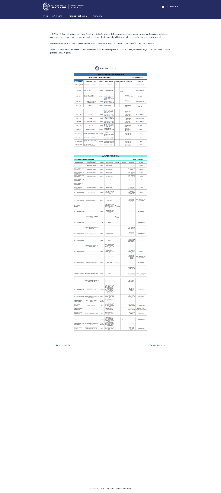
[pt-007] (110, 324)
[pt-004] (110, 217)
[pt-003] (110, 172)
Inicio (45, 16)
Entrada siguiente (158, 345)
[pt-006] (110, 297)
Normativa (97, 16)
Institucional (57, 16)
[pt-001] (110, 86)
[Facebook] (163, 7)
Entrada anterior (62, 345)
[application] (63, 16)
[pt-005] (110, 257)
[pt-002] (110, 128)
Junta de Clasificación (78, 16)
